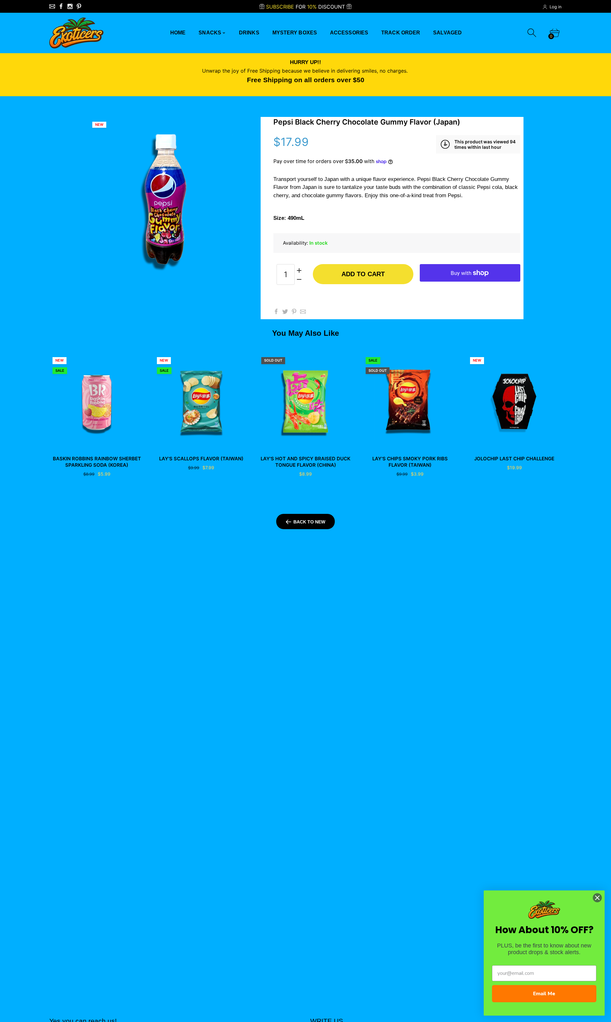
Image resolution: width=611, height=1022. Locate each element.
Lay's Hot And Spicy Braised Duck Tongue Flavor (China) (305, 462)
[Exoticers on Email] (52, 6)
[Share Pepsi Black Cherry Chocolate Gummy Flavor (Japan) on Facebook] (276, 311)
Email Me (544, 993)
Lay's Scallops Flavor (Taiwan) (201, 459)
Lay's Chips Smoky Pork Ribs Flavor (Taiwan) (410, 462)
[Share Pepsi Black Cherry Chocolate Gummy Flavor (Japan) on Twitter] (285, 311)
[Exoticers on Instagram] (70, 6)
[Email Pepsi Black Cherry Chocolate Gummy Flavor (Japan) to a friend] (302, 311)
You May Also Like (305, 333)
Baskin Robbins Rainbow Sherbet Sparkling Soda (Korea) (97, 462)
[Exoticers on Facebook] (61, 6)
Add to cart (363, 273)
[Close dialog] (597, 898)
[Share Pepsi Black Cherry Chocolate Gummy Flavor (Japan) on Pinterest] (294, 311)
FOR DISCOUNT (306, 7)
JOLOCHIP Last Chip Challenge (514, 459)
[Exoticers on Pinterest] (78, 6)
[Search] (533, 33)
